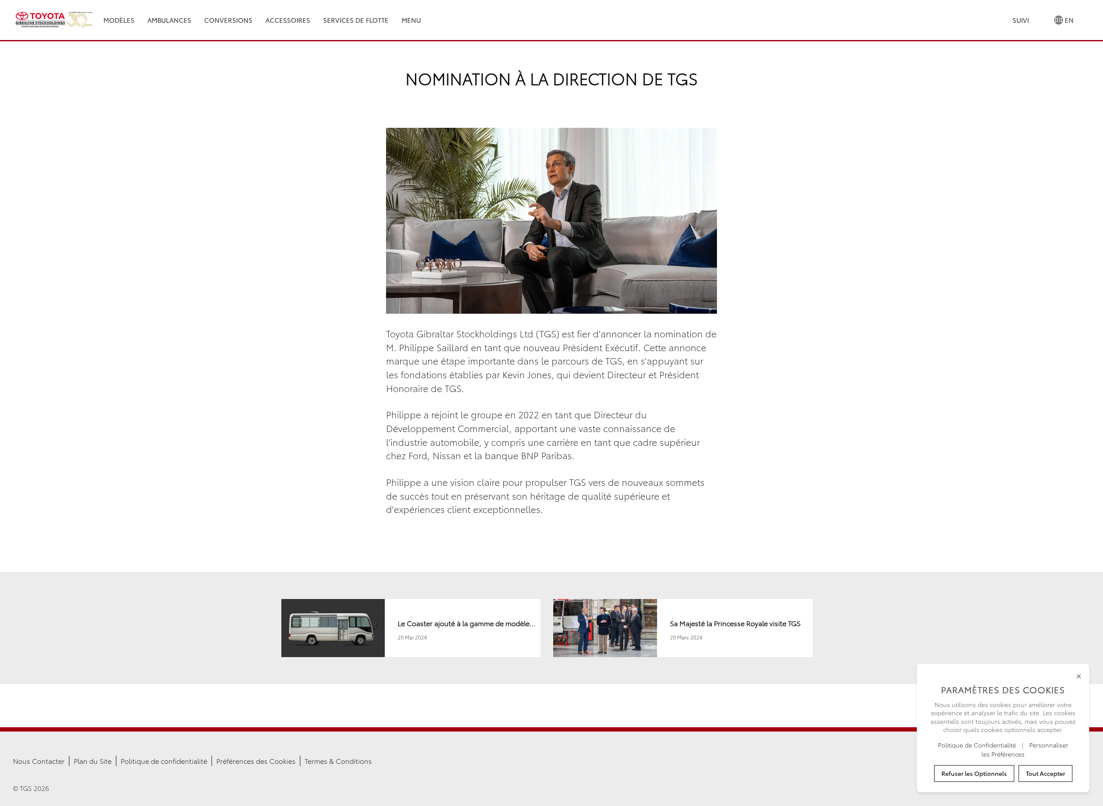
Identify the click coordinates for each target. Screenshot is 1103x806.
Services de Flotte (356, 20)
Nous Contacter (39, 761)
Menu (411, 20)
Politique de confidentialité (164, 761)
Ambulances (169, 20)
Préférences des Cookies (256, 761)
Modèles (118, 20)
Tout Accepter (1045, 773)
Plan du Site (93, 761)
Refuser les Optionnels (974, 773)
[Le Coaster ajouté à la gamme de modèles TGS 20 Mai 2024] (412, 654)
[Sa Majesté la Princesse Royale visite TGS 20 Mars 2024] (683, 654)
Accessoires (287, 20)
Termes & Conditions (338, 761)
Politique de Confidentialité (978, 745)
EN (1068, 20)
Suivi (1021, 20)
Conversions (228, 20)
